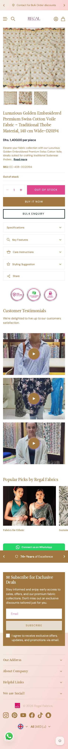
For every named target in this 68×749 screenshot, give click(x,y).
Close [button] (34, 660)
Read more (20, 159)
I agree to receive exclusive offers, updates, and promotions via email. (35, 638)
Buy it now (34, 201)
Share (16, 276)
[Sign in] (56, 19)
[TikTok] (40, 715)
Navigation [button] (5, 19)
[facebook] (32, 715)
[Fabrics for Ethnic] (29, 506)
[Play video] (34, 354)
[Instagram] (6, 715)
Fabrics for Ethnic (13, 530)
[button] (4, 5)
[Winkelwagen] (63, 19)
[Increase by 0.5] (21, 190)
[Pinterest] (14, 715)
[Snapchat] (48, 715)
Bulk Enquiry (34, 213)
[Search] (13, 19)
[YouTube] (23, 715)
